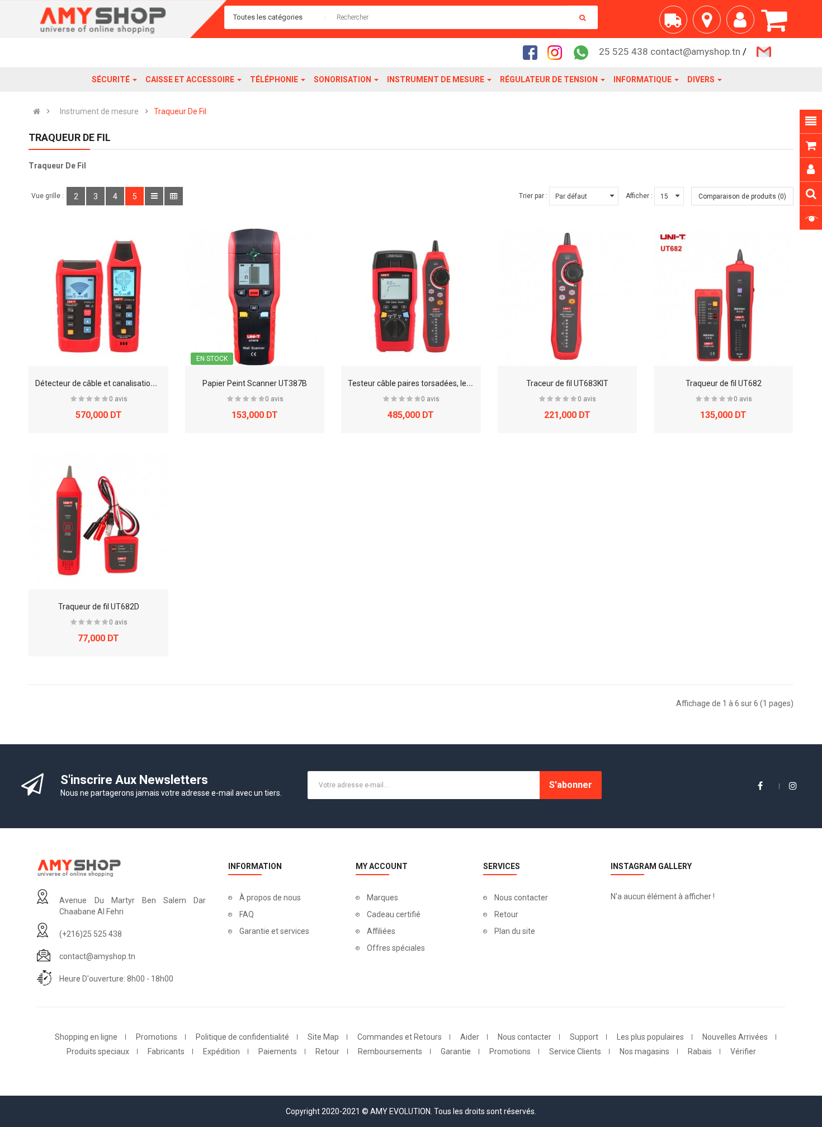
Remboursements (390, 1051)
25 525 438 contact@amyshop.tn (669, 51)
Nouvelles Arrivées (735, 1036)
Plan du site (514, 931)
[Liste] (154, 196)
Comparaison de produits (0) (742, 196)
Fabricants (166, 1051)
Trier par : (533, 196)
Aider (469, 1036)
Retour (506, 914)
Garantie (456, 1051)
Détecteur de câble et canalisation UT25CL (110, 383)
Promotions (156, 1036)
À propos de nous (270, 897)
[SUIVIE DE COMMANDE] (676, 24)
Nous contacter (521, 897)
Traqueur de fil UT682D (98, 606)
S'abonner (570, 784)
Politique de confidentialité (242, 1036)
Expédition (221, 1051)
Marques (382, 897)
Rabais (700, 1051)
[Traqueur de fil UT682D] (98, 519)
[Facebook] (533, 52)
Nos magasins (644, 1051)
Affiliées (381, 931)
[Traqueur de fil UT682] (723, 296)
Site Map (323, 1036)
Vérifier (743, 1051)
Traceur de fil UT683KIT (567, 383)
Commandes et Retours (399, 1036)
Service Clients (575, 1051)
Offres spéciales (396, 947)
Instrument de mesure (99, 111)
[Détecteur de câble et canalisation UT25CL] (98, 296)
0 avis (118, 399)
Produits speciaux (98, 1051)
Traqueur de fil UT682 (724, 383)
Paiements (277, 1051)
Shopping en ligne (86, 1036)
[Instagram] (558, 52)
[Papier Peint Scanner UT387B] (254, 296)
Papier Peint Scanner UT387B (254, 383)
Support (584, 1036)
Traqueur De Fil (180, 111)
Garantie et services (274, 931)
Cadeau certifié (394, 914)
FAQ (246, 914)
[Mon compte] (743, 24)
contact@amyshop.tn (97, 956)
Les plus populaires (650, 1036)
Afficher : (639, 196)
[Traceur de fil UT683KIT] (567, 296)
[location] (709, 24)
